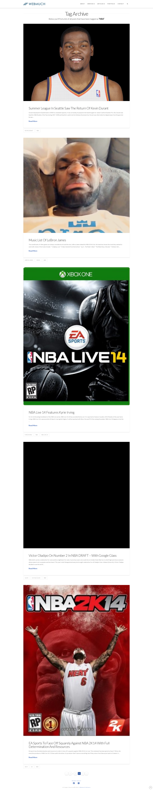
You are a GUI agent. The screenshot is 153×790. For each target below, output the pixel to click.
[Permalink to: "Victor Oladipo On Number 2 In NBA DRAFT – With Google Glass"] (76, 495)
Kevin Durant (29, 130)
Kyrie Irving (28, 434)
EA (32, 766)
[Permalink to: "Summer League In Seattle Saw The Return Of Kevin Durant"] (76, 62)
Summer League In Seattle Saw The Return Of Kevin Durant (69, 108)
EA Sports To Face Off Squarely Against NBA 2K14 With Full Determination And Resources (69, 745)
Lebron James (29, 260)
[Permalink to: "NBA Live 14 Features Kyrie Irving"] (76, 336)
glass (26, 578)
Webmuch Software (85, 787)
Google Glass (36, 578)
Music (38, 260)
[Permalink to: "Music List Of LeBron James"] (76, 185)
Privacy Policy (76, 780)
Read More (33, 121)
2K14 (26, 766)
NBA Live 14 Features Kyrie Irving (51, 412)
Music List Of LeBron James (47, 240)
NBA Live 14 (44, 434)
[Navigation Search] (127, 4)
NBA (38, 130)
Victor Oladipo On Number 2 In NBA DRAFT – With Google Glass (73, 555)
